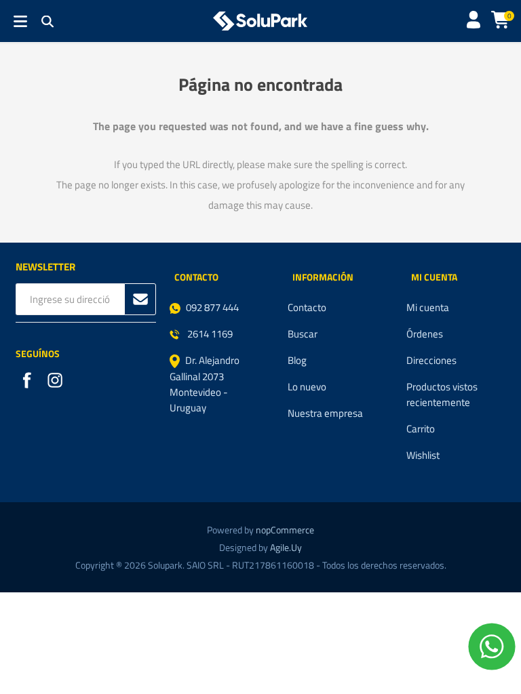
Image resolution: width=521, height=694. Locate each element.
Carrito (420, 428)
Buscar (302, 334)
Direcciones (431, 360)
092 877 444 (212, 307)
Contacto (307, 307)
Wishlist (423, 455)
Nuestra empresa (325, 413)
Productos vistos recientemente (442, 394)
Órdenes (424, 334)
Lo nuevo (307, 386)
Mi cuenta (427, 307)
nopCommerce (285, 530)
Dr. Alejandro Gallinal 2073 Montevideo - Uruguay (204, 383)
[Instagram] (56, 381)
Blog (297, 360)
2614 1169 (209, 334)
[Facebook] (28, 381)
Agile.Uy (286, 547)
